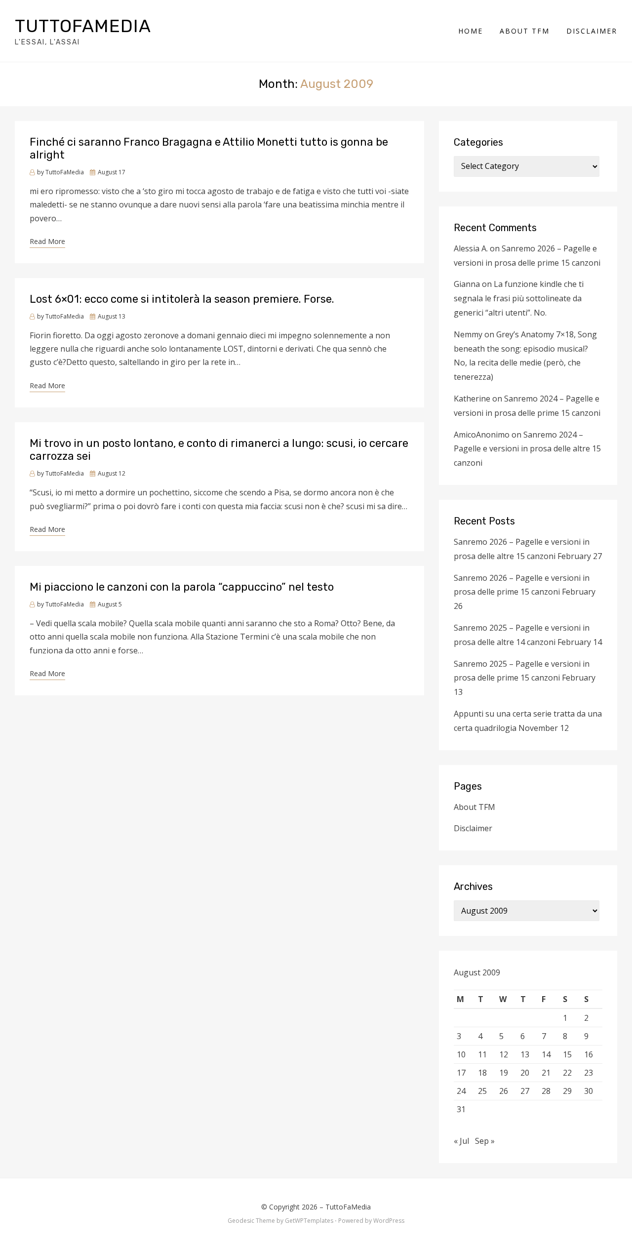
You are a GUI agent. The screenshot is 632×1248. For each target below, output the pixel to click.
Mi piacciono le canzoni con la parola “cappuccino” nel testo (182, 587)
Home (470, 31)
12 (503, 1054)
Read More (47, 241)
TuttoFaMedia (83, 26)
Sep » (485, 1140)
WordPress (388, 1220)
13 (524, 1054)
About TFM (525, 31)
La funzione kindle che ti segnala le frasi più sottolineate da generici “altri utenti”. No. (519, 298)
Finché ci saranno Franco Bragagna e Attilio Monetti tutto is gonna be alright (209, 148)
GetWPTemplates (309, 1220)
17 (461, 1072)
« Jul (461, 1140)
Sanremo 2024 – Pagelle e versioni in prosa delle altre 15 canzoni (527, 449)
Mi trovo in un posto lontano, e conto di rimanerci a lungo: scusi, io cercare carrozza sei (219, 450)
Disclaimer (591, 31)
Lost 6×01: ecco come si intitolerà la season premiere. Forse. (182, 299)
